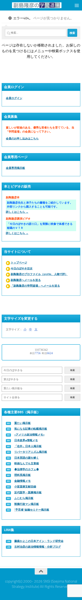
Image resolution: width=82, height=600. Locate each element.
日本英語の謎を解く (26, 457)
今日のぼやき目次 (22, 268)
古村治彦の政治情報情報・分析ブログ (37, 546)
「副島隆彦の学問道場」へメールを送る (35, 285)
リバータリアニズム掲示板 (30, 451)
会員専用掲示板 (15, 168)
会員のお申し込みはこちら (22, 138)
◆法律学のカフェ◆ (26, 469)
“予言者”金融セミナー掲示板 (31, 509)
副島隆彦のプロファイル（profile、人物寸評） (39, 274)
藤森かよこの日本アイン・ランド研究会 (38, 541)
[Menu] (76, 5)
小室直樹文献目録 (25, 486)
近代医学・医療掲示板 (28, 492)
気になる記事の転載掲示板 (30, 428)
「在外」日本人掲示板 (28, 446)
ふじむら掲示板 (23, 498)
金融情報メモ (22, 480)
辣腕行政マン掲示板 (26, 504)
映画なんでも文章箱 (26, 463)
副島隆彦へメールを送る (26, 280)
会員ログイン (14, 98)
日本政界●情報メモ (26, 440)
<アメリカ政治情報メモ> (29, 434)
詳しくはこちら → (17, 211)
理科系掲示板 (22, 475)
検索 (72, 370)
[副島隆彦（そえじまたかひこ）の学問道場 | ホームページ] (37, 5)
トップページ (19, 262)
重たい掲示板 (22, 423)
